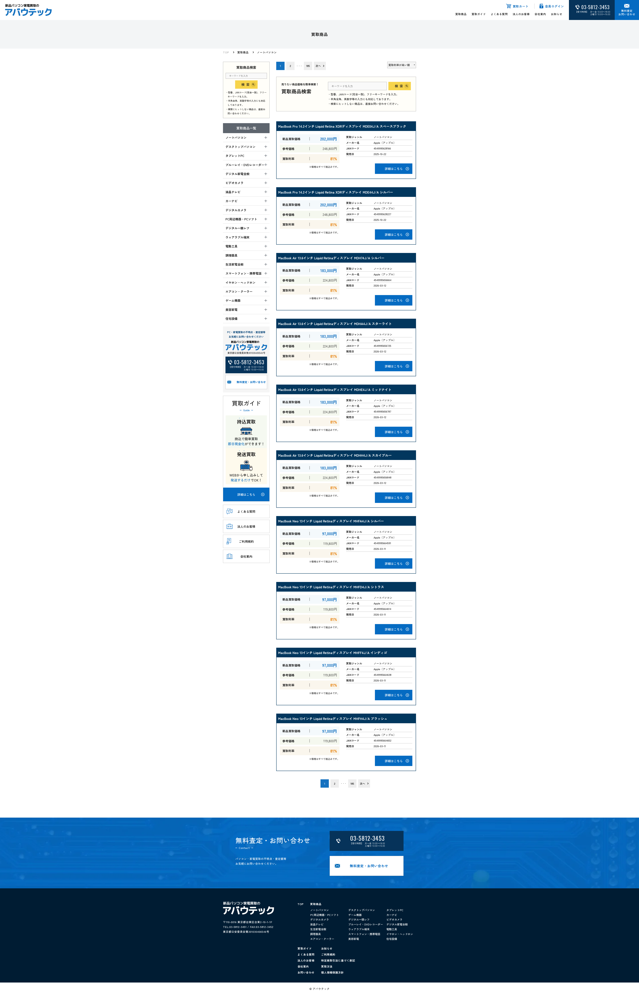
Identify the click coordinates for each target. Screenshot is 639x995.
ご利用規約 (328, 954)
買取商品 (461, 14)
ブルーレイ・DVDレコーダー (365, 924)
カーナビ (391, 915)
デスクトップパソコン (361, 910)
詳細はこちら (246, 494)
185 (308, 66)
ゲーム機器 (355, 915)
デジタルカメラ (319, 919)
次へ (318, 66)
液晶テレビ (316, 924)
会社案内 (540, 14)
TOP (226, 52)
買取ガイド (479, 14)
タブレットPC (394, 910)
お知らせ (556, 14)
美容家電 (353, 939)
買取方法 (326, 966)
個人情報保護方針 (332, 972)
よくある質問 (499, 14)
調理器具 (315, 934)
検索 (246, 84)
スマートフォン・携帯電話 (364, 934)
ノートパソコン (267, 52)
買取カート (521, 6)
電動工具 (391, 929)
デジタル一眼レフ (359, 919)
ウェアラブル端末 (359, 929)
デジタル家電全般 (397, 924)
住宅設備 (391, 939)
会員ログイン (554, 6)
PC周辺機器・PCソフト (324, 915)
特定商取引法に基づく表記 (338, 960)
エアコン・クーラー (322, 939)
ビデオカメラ (394, 919)
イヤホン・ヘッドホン (399, 934)
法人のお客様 (521, 14)
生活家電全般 (318, 929)
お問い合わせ (306, 972)
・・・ (299, 65)
